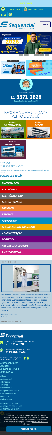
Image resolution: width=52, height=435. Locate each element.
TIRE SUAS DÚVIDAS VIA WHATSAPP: (18, 350)
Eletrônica (9, 189)
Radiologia (9, 220)
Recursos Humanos (15, 245)
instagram (5, 14)
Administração (12, 233)
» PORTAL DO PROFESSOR (11, 406)
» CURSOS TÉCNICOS (9, 363)
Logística (8, 239)
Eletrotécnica (11, 201)
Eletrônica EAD (12, 195)
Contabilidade (11, 251)
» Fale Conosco (6, 399)
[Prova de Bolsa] (26, 43)
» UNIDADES (5, 366)
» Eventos (4, 385)
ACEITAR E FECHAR (29, 429)
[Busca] (10, 14)
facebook (2, 14)
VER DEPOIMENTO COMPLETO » (11, 321)
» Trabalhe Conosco (8, 393)
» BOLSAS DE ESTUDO (9, 369)
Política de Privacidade (40, 422)
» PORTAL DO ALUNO (9, 403)
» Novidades (5, 382)
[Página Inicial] (26, 25)
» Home (3, 376)
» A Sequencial (6, 379)
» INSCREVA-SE (6, 372)
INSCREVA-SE (26, 3)
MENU (45, 24)
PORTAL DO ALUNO (13, 9)
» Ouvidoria (4, 396)
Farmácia (8, 208)
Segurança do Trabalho (18, 226)
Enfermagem (10, 183)
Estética (7, 214)
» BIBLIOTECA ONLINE (9, 409)
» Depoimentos (6, 388)
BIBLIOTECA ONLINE (36, 9)
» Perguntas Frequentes (10, 390)
